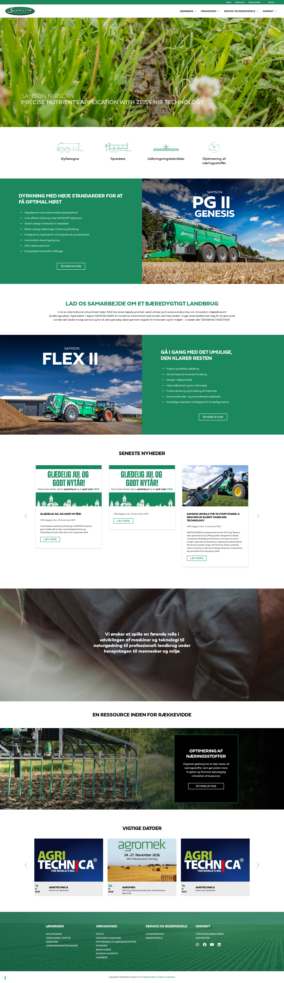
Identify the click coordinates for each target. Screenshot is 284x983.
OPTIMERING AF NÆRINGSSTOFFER (116, 941)
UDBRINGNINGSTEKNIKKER (62, 945)
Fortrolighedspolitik (146, 977)
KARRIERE (102, 957)
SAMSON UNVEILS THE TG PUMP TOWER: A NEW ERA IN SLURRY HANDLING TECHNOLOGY (213, 517)
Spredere (118, 159)
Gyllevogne (70, 159)
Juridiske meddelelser (165, 977)
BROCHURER (103, 949)
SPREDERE (52, 941)
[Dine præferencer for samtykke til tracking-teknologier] (5, 978)
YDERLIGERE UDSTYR (58, 938)
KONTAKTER (203, 938)
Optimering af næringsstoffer (214, 161)
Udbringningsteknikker (166, 159)
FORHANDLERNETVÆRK (210, 934)
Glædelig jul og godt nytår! (60, 513)
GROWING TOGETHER (108, 938)
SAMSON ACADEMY (107, 953)
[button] (275, 2)
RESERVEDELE (154, 938)
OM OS (100, 934)
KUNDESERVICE (155, 934)
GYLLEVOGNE (54, 934)
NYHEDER (101, 945)
